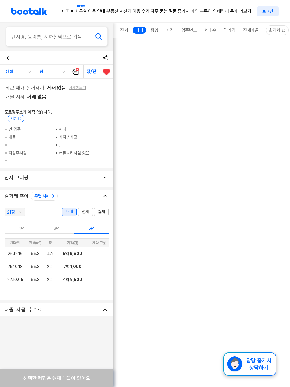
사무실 (81, 11)
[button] (17, 71)
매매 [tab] (69, 211)
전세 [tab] (85, 211)
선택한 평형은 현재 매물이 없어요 (56, 378)
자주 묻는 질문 (164, 11)
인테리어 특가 (225, 11)
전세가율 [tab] (251, 30)
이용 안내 (96, 11)
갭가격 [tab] (230, 30)
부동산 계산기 (118, 11)
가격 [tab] (170, 30)
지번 (13, 118)
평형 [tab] (155, 30)
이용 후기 (141, 11)
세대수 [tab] (210, 30)
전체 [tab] (124, 30)
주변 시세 (42, 196)
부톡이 (206, 11)
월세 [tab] (101, 211)
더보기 (245, 11)
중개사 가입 (188, 11)
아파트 (68, 11)
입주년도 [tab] (189, 30)
